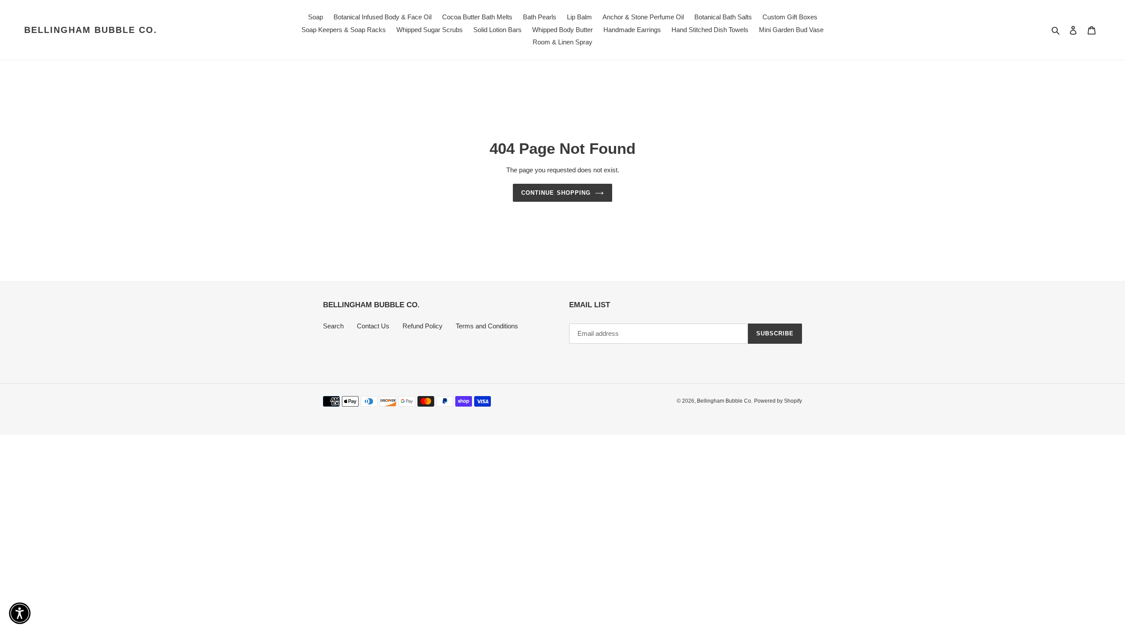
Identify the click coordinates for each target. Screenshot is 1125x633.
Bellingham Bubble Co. (90, 30)
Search (333, 326)
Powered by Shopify (778, 401)
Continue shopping (556, 192)
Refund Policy (423, 326)
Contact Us (373, 326)
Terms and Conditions (487, 326)
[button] (20, 613)
